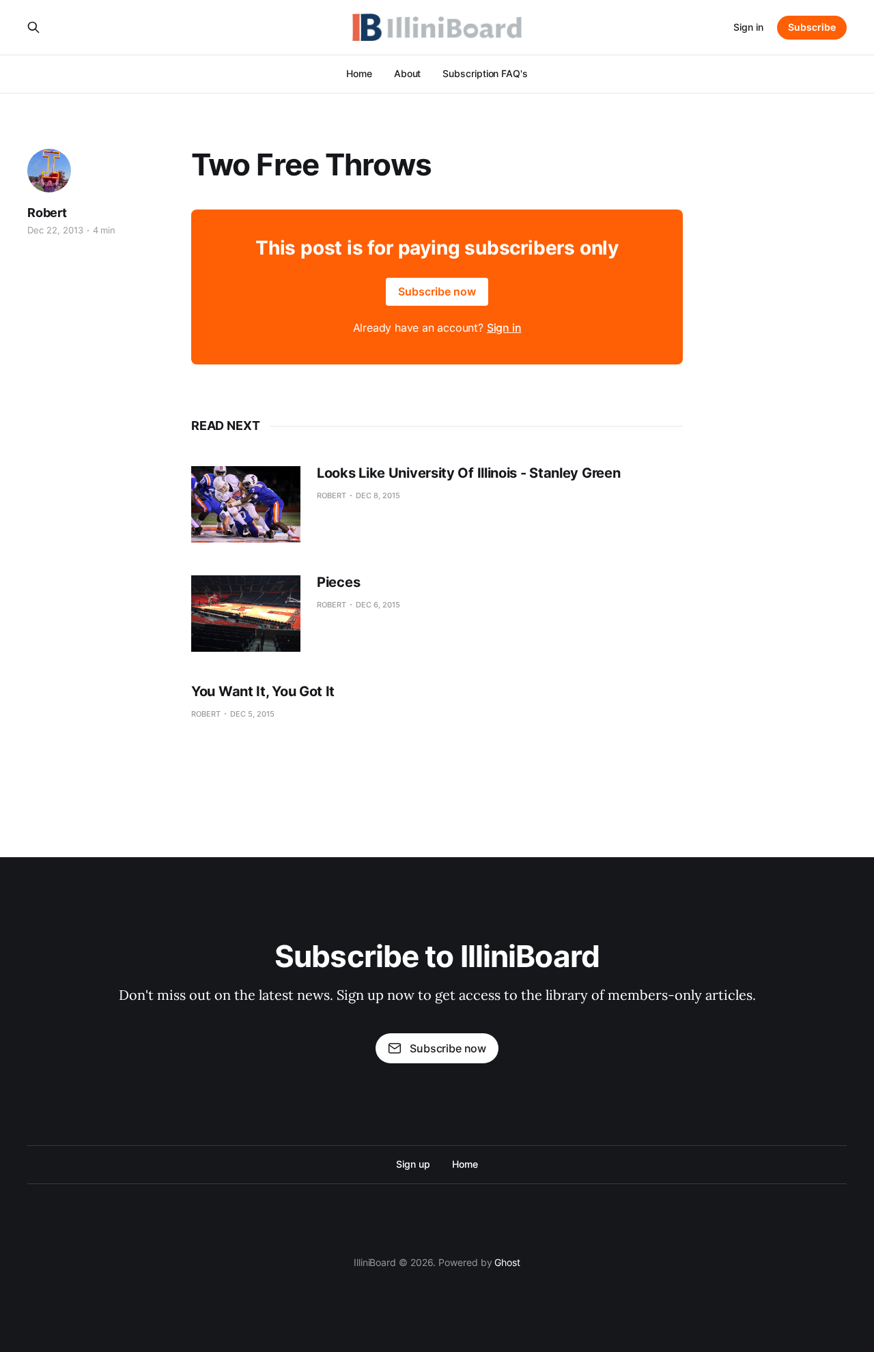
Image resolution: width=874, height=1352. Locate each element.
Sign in (748, 27)
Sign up (412, 1164)
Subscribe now (437, 291)
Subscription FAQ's (485, 73)
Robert (47, 212)
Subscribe (812, 27)
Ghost (507, 1262)
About (407, 73)
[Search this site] (33, 27)
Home (359, 73)
